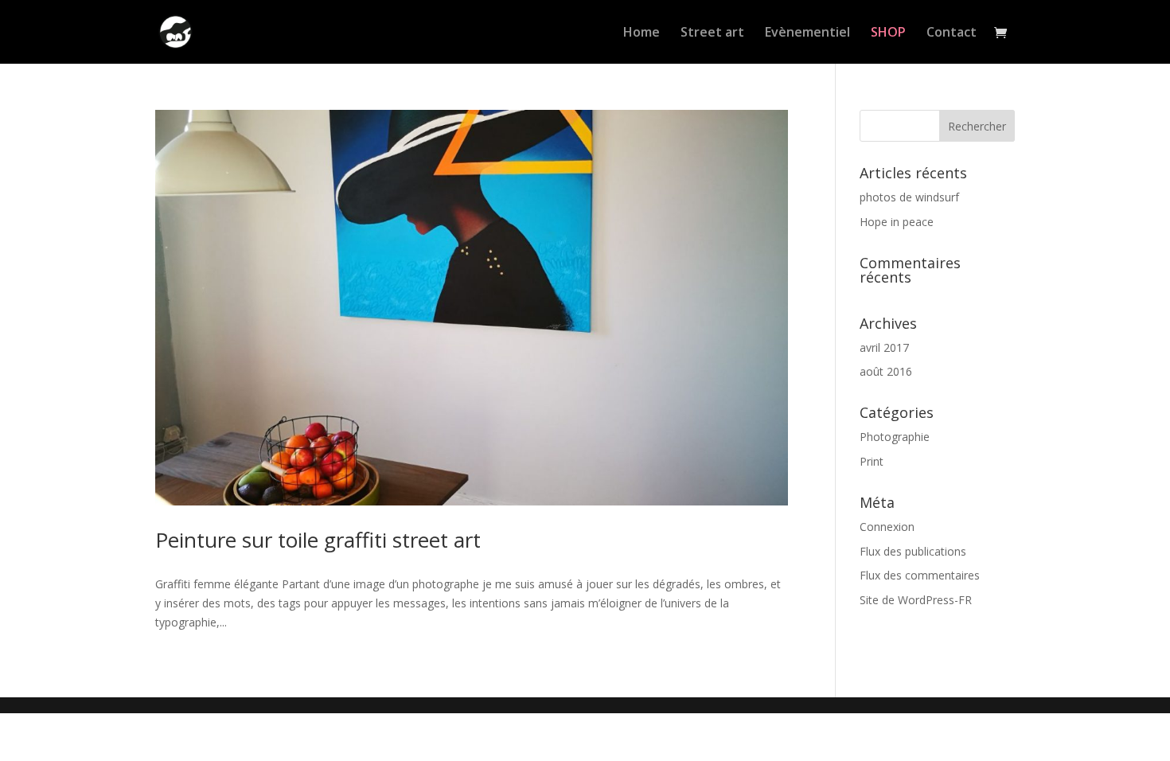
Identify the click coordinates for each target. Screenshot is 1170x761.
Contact (951, 33)
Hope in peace (897, 221)
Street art (712, 33)
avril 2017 (884, 347)
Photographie (895, 436)
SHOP (888, 33)
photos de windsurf (909, 197)
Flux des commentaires (920, 575)
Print (871, 461)
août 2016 (886, 371)
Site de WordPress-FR (916, 599)
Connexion (887, 526)
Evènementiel (807, 33)
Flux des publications (913, 551)
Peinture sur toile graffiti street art (318, 539)
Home (641, 33)
